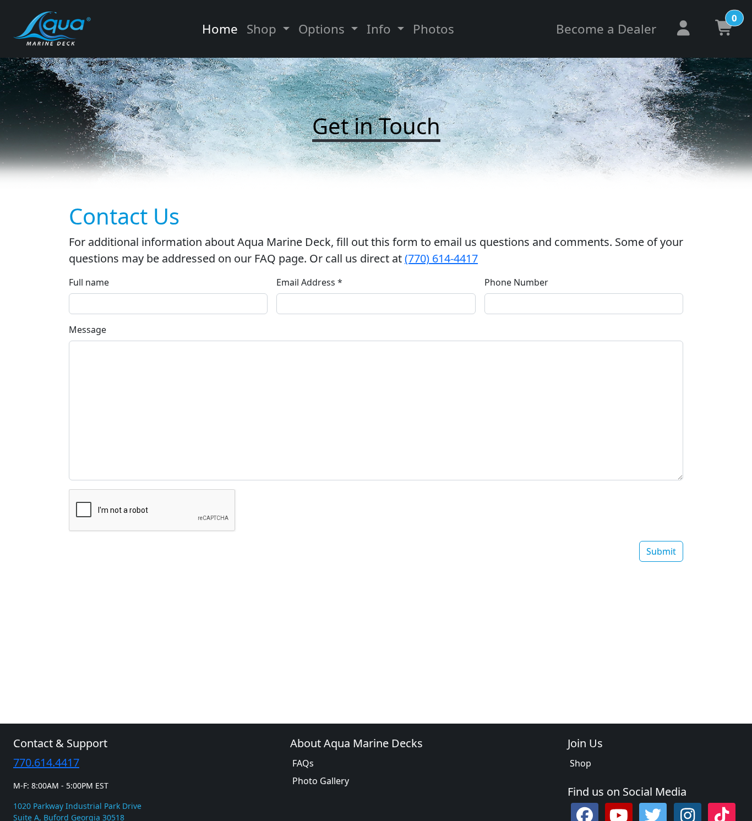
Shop (580, 763)
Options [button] (323, 28)
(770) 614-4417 (441, 258)
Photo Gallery (320, 781)
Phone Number (516, 282)
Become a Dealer (606, 28)
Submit (661, 551)
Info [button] (380, 28)
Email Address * (309, 282)
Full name (89, 282)
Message (87, 330)
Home (220, 28)
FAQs (303, 763)
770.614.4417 (46, 762)
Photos (433, 28)
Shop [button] (263, 28)
